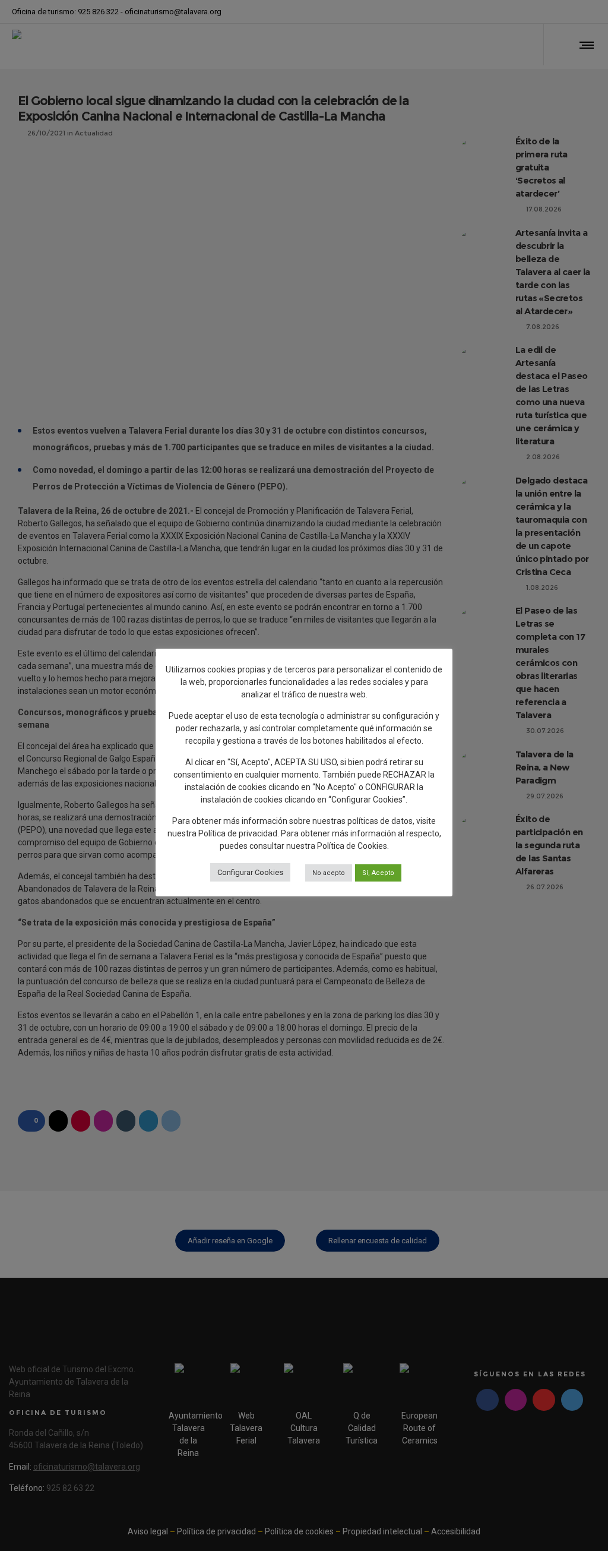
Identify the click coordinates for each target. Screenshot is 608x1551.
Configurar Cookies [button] (250, 872)
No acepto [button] (328, 873)
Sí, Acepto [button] (378, 873)
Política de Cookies (352, 846)
